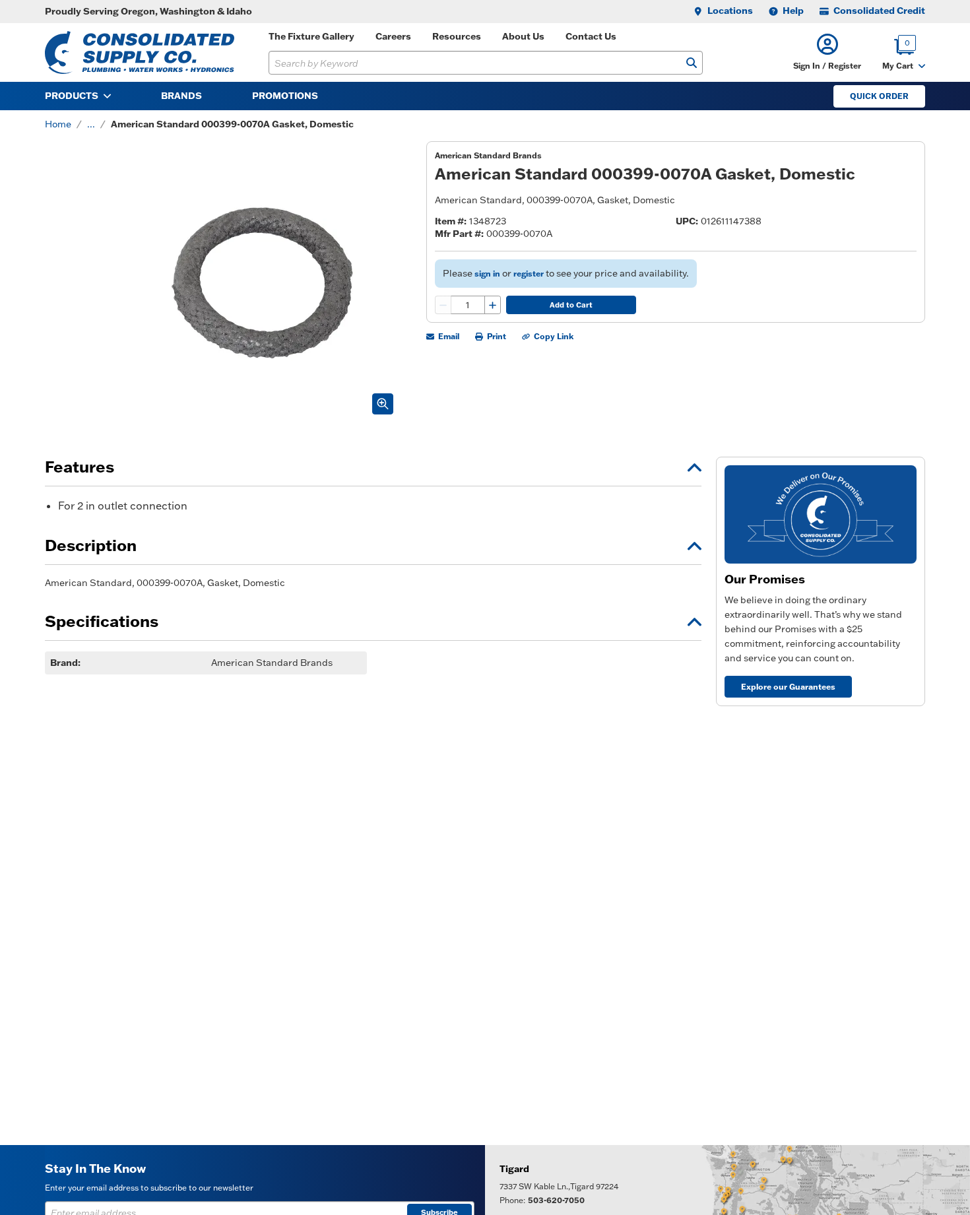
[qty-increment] (492, 304)
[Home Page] (139, 52)
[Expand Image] (382, 403)
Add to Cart (571, 305)
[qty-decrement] (443, 304)
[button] (827, 52)
